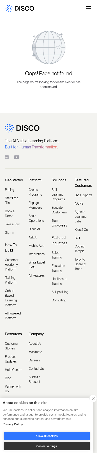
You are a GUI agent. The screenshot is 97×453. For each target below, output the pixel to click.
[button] (87, 8)
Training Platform (10, 280)
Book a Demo (9, 213)
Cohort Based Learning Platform (11, 298)
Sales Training (57, 255)
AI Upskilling (60, 292)
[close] (93, 398)
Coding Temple (80, 249)
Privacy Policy (13, 424)
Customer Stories (11, 346)
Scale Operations (36, 218)
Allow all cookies (47, 436)
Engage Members (35, 205)
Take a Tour (12, 224)
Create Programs (35, 192)
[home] (19, 8)
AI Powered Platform (13, 316)
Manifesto (35, 352)
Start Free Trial (11, 200)
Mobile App (36, 245)
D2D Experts (83, 195)
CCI (77, 238)
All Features (37, 275)
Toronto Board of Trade (80, 264)
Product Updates (11, 359)
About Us (35, 343)
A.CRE (79, 203)
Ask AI (33, 237)
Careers (34, 360)
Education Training (58, 268)
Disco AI (34, 229)
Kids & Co (81, 229)
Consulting (59, 300)
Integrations (37, 254)
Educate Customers (59, 210)
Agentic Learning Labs (81, 216)
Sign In (9, 232)
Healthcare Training (59, 281)
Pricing (9, 190)
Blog (8, 378)
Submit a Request (34, 379)
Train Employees (59, 223)
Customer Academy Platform (11, 264)
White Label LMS (37, 265)
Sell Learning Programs (58, 194)
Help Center (13, 370)
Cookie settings (46, 446)
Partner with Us (13, 389)
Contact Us (36, 368)
